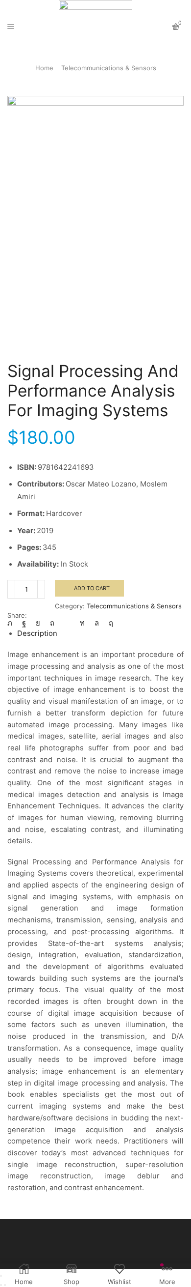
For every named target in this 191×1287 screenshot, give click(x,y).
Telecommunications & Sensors (108, 68)
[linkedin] (82, 623)
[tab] (37, 633)
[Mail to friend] (67, 623)
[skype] (108, 623)
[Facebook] (24, 623)
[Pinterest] (52, 623)
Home (44, 68)
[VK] (38, 623)
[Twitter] (12, 623)
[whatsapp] (97, 623)
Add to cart (92, 588)
